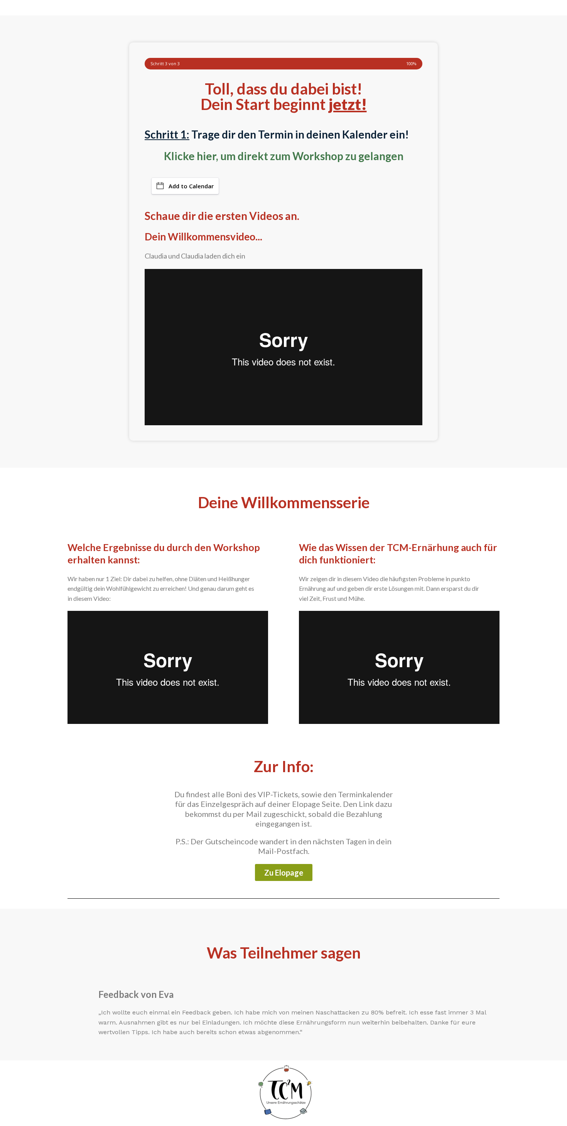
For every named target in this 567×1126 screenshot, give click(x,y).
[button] (283, 872)
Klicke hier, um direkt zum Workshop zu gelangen (283, 155)
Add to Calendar (191, 186)
